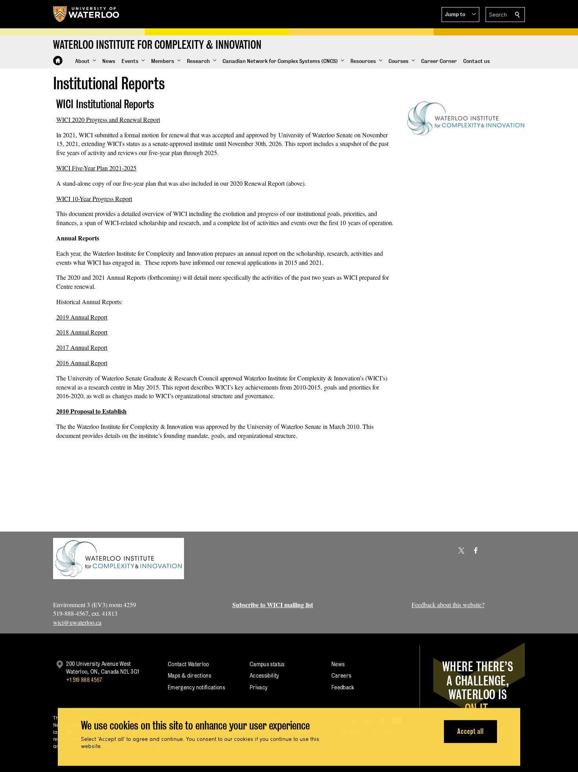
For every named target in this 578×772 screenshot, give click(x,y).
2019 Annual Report (81, 317)
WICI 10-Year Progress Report (94, 198)
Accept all (470, 731)
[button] (460, 14)
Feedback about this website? (448, 604)
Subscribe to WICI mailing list (272, 604)
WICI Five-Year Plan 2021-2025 (96, 168)
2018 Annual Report (81, 332)
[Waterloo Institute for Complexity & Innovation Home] (58, 60)
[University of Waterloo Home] (86, 14)
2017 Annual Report (81, 347)
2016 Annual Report (81, 362)
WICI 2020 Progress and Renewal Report (108, 119)
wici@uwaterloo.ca (77, 622)
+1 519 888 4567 (84, 679)
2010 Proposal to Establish (91, 411)
